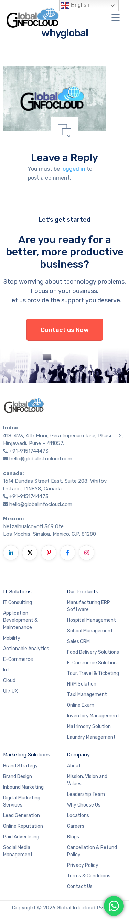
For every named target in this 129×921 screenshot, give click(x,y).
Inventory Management (93, 716)
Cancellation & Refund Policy (92, 851)
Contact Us (80, 886)
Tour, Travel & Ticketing (93, 673)
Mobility (11, 638)
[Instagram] (86, 552)
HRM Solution (81, 684)
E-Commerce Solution (92, 663)
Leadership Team (86, 794)
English (79, 5)
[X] (29, 552)
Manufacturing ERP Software (88, 606)
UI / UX (10, 691)
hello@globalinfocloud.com (40, 459)
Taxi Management (87, 695)
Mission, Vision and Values (87, 780)
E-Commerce (18, 659)
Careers (75, 826)
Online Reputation (23, 826)
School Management (90, 631)
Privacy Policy (82, 865)
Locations (78, 816)
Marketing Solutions (26, 755)
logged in (73, 169)
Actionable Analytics (26, 649)
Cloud (9, 680)
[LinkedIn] (11, 552)
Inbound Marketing (23, 787)
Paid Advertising (21, 837)
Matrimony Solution (89, 726)
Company (78, 755)
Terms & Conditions (88, 876)
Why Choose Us (83, 805)
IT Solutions (17, 592)
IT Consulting (17, 602)
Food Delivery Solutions (93, 652)
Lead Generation (21, 816)
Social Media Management (18, 851)
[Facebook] (67, 552)
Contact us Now (65, 330)
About (74, 766)
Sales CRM (78, 641)
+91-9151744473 (29, 451)
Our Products (82, 592)
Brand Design (17, 776)
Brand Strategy (20, 766)
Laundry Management (91, 737)
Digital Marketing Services (21, 801)
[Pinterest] (48, 552)
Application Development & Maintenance (20, 620)
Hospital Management (91, 620)
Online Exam (80, 705)
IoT (6, 670)
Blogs (73, 837)
